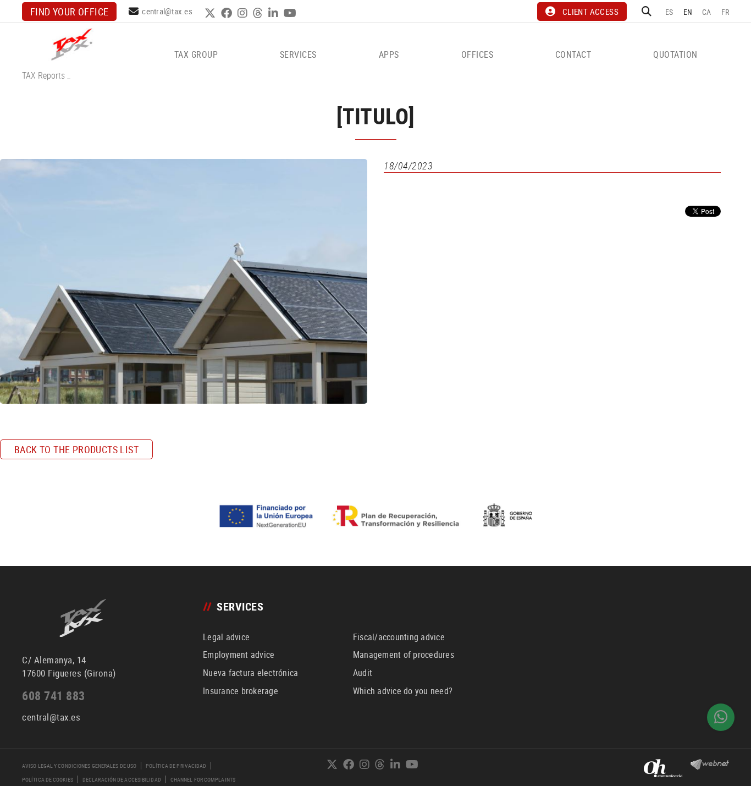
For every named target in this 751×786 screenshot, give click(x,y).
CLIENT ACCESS (590, 11)
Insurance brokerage (240, 691)
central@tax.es (167, 11)
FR (725, 12)
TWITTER (211, 13)
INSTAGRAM (244, 13)
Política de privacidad (176, 765)
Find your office (69, 11)
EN (688, 12)
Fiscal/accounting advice (399, 637)
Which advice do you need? (402, 691)
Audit (362, 673)
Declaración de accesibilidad (121, 779)
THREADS (259, 13)
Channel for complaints (202, 779)
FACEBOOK (228, 13)
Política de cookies (47, 779)
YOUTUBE (291, 13)
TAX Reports (43, 75)
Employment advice (238, 654)
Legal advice (226, 637)
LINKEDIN (274, 13)
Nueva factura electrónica (250, 673)
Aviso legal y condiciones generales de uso (79, 765)
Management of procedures (403, 654)
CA (706, 12)
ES (669, 12)
